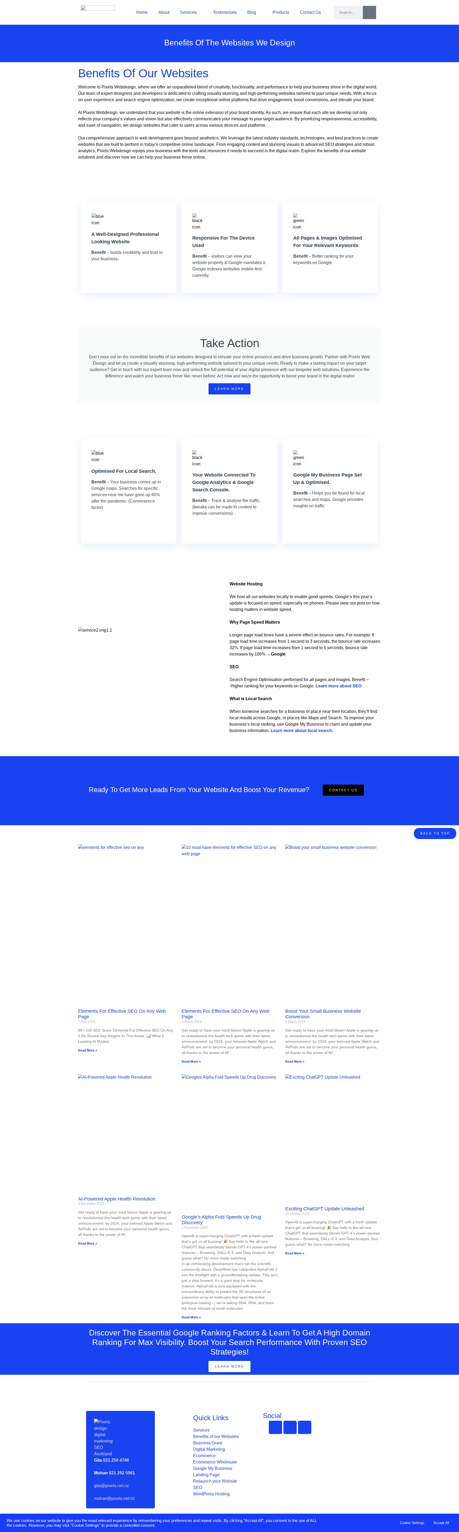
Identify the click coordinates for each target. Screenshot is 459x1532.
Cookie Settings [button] (412, 1523)
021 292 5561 (122, 1473)
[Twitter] (290, 1427)
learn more (229, 389)
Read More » (87, 1050)
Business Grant (207, 1443)
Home (142, 12)
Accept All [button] (441, 1523)
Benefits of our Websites (216, 1436)
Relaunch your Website (215, 1481)
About (163, 12)
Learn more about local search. (302, 730)
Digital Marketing (209, 1449)
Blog (251, 12)
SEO (197, 1487)
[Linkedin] (304, 1427)
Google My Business (212, 1468)
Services (188, 12)
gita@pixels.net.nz (111, 1485)
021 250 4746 (116, 1460)
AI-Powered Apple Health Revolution (116, 1199)
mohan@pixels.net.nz (114, 1498)
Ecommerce (204, 1455)
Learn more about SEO (339, 686)
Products (281, 12)
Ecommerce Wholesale (215, 1462)
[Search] (369, 12)
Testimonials (225, 12)
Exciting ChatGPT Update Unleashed (324, 1208)
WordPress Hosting (211, 1494)
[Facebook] (275, 1427)
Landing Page (206, 1475)
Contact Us (310, 12)
